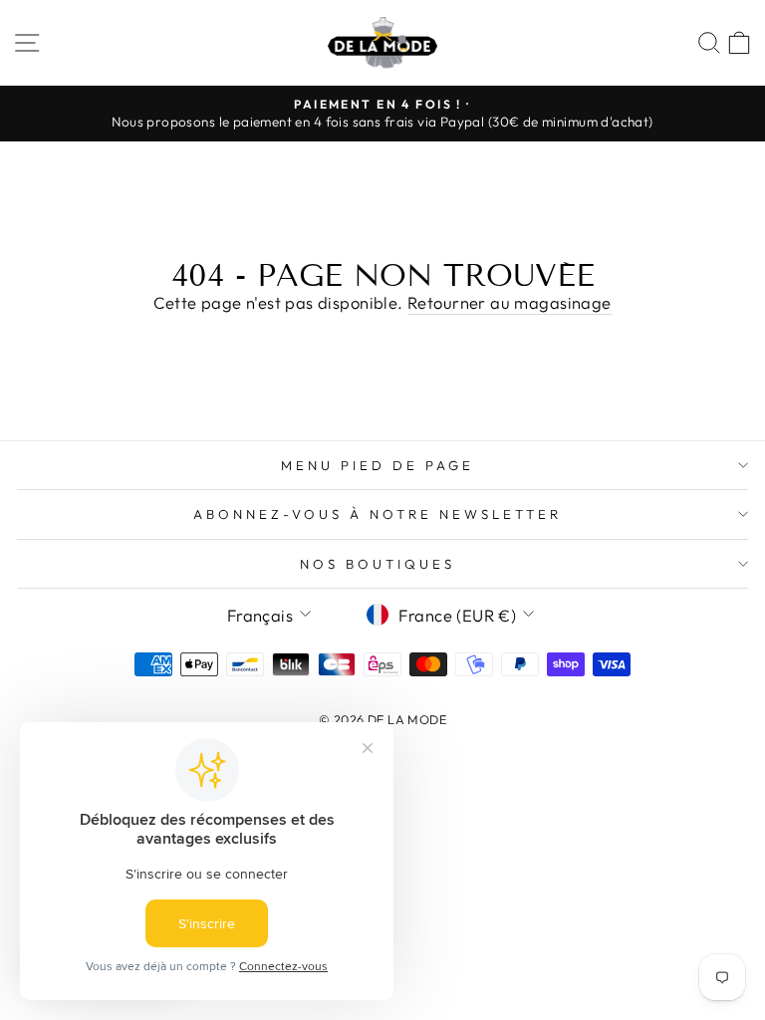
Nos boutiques (377, 564)
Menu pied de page (377, 465)
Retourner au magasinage (509, 302)
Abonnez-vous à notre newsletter (377, 514)
